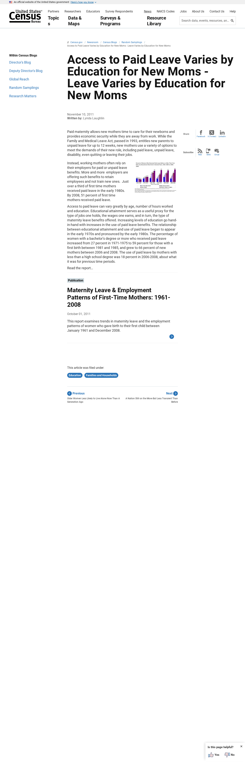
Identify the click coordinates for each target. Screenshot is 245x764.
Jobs (183, 11)
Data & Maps (75, 20)
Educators (93, 11)
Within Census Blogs (23, 55)
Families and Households (101, 375)
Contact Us (217, 11)
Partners (53, 11)
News (147, 11)
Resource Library (156, 20)
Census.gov (76, 42)
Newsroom (93, 42)
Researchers (73, 11)
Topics (53, 20)
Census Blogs (110, 42)
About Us (198, 11)
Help (233, 11)
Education (75, 375)
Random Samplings (132, 42)
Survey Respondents (119, 11)
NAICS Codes (166, 11)
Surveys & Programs (110, 20)
